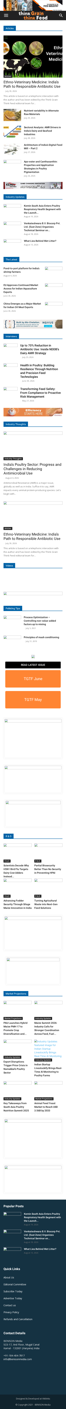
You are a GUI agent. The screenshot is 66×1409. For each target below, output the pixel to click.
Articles (10, 28)
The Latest (11, 259)
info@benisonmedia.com (18, 1359)
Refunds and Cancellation (18, 1319)
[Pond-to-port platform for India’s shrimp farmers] (53, 273)
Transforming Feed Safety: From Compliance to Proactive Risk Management (40, 392)
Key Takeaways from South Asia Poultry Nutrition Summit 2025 (16, 1107)
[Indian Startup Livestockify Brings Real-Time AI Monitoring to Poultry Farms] (48, 1050)
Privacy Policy (11, 1312)
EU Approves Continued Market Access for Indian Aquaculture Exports (21, 288)
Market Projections (16, 993)
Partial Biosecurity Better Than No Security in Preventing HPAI (47, 869)
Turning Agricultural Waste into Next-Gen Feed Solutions (46, 904)
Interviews (11, 336)
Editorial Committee (15, 1284)
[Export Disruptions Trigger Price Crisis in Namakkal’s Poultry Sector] (18, 1049)
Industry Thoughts (16, 424)
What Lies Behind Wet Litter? (40, 241)
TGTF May (33, 699)
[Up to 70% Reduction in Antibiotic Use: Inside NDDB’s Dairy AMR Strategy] (11, 350)
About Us (9, 1277)
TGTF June (33, 679)
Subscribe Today (13, 1291)
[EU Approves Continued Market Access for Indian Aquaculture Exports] (53, 289)
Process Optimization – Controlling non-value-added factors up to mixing (40, 621)
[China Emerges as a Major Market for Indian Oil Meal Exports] (53, 308)
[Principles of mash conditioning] (12, 642)
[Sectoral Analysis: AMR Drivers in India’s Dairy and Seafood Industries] (12, 132)
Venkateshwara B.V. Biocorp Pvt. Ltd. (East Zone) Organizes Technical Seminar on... (42, 227)
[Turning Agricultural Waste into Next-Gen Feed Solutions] (48, 888)
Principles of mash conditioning (41, 637)
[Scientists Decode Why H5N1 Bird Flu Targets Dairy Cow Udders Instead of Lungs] (18, 853)
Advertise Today (13, 1298)
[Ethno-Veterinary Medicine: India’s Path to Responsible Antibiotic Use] (33, 56)
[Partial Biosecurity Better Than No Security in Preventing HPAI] (48, 853)
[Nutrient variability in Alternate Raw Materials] (12, 115)
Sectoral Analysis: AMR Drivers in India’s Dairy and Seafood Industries (42, 131)
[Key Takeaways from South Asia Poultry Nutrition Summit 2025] (18, 1090)
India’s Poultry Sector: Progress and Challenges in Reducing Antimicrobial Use (32, 468)
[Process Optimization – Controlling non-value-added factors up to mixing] (12, 622)
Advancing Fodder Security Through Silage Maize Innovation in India (18, 904)
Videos (9, 565)
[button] (6, 15)
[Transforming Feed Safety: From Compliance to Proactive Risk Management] (11, 394)
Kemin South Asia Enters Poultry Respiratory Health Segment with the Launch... (42, 209)
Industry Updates (15, 196)
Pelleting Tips (13, 608)
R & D (8, 836)
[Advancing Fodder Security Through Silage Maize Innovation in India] (18, 888)
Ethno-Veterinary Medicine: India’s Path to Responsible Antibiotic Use (32, 84)
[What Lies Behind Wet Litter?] (12, 245)
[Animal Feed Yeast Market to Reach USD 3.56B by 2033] (48, 1090)
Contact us (10, 1305)
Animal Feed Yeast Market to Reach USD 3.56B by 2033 (46, 1107)
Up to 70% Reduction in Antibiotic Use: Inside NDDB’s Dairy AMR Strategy (39, 349)
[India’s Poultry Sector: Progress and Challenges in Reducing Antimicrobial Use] (33, 445)
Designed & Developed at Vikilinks (33, 1398)
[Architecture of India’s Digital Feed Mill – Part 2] (12, 149)
